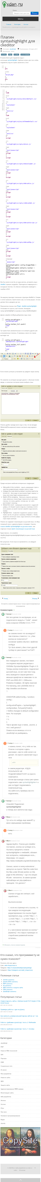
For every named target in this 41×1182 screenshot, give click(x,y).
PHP (2, 1047)
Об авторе (22, 1170)
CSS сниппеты (7, 989)
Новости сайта (5, 1077)
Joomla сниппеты (8, 980)
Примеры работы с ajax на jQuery (12, 1009)
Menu (20, 19)
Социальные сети (6, 1066)
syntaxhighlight (25, 54)
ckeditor (16, 54)
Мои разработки (6, 1074)
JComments (38, 947)
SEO (2, 1081)
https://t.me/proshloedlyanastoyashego (19, 968)
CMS (2, 1062)
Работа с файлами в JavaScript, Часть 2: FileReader (18, 1022)
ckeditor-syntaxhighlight (29, 306)
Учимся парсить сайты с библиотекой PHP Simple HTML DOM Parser (20, 1002)
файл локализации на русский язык (23, 529)
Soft (2, 1054)
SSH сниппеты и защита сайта (13, 987)
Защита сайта (5, 1085)
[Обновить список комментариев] (14, 610)
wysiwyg (3, 54)
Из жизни (4, 1070)
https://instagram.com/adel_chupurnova (20, 970)
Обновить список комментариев (14, 945)
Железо (3, 1100)
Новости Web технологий (9, 1051)
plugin (10, 54)
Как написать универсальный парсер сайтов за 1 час (19, 1016)
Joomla (3, 1123)
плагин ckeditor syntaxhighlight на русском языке (16, 526)
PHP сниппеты (7, 984)
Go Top (20, 1180)
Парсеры (4, 1058)
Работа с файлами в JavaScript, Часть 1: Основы (17, 1029)
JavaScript (13, 49)
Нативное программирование (10, 1116)
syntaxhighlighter (29, 782)
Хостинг (3, 1104)
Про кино (4, 1112)
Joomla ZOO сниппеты (10, 982)
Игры (2, 1108)
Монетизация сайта (7, 1093)
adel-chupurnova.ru (10, 965)
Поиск (15, 10)
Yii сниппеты (7, 985)
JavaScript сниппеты (9, 991)
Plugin (19, 306)
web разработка (6, 1097)
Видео (3, 1119)
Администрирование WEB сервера (12, 1089)
